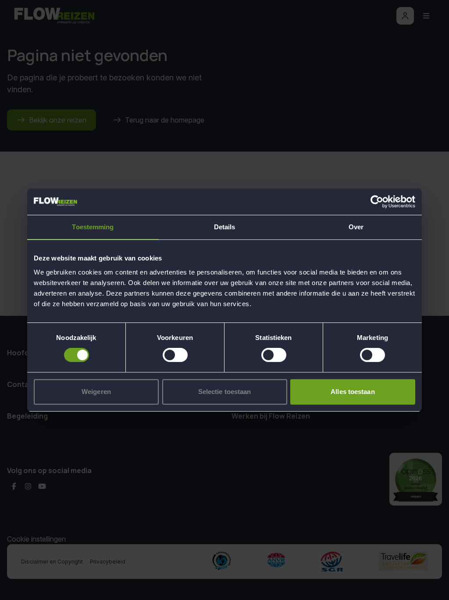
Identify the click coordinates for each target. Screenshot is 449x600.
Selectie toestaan (224, 391)
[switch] (175, 355)
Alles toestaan (352, 391)
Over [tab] (356, 227)
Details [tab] (224, 227)
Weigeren (96, 391)
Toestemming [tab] (93, 227)
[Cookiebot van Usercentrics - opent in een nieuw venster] (377, 201)
